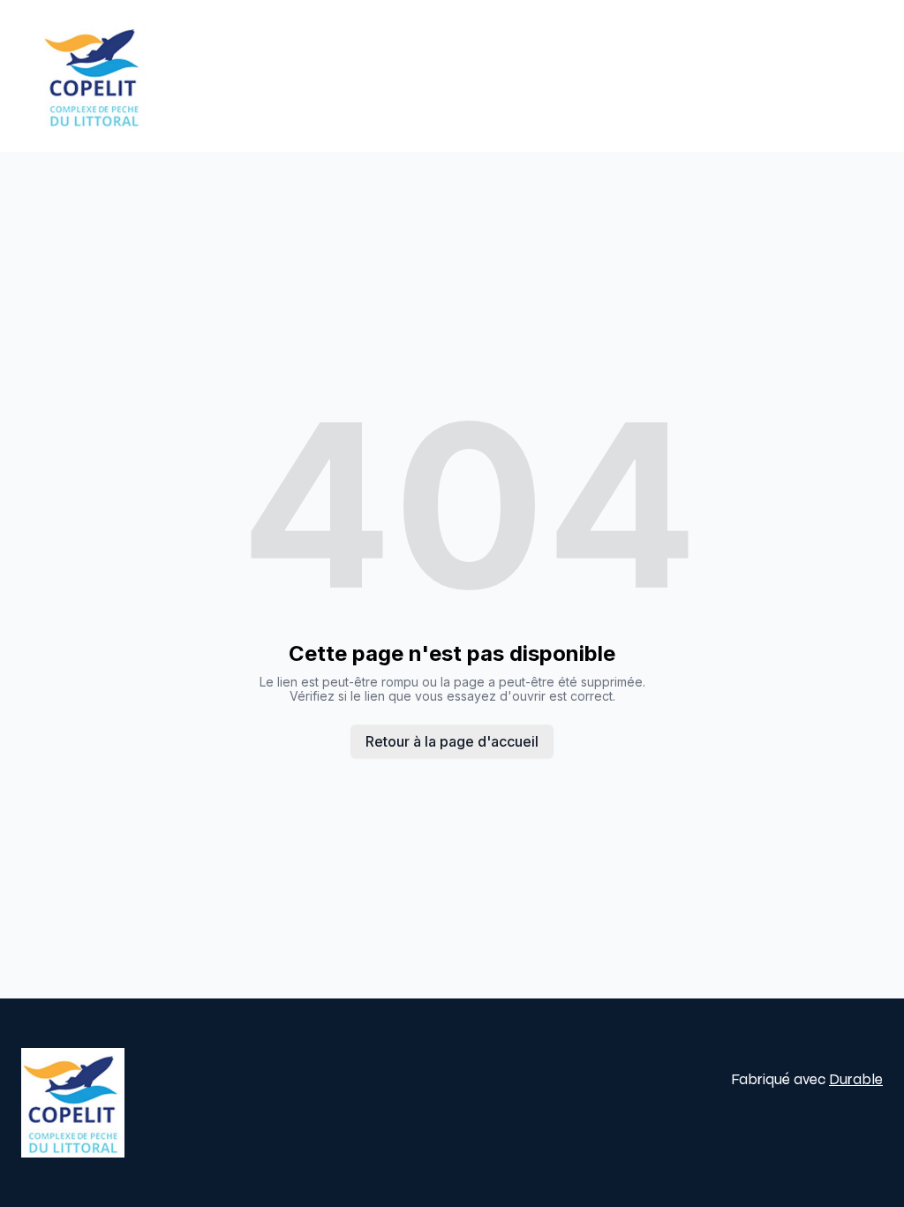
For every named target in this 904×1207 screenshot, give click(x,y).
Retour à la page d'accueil (452, 741)
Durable (856, 1079)
